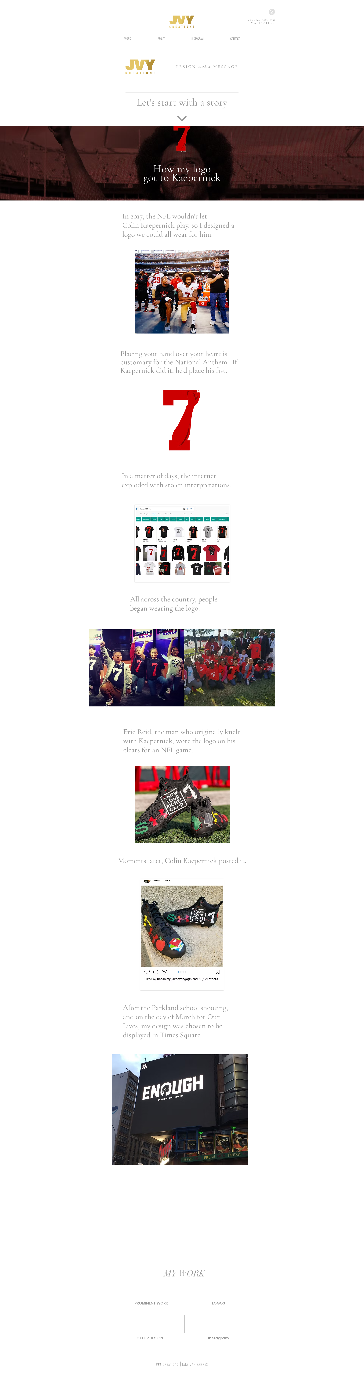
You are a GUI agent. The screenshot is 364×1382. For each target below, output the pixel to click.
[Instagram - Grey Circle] (272, 12)
